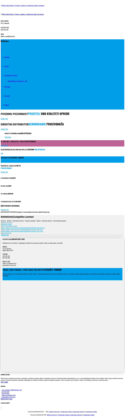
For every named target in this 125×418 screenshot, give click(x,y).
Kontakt (6, 105)
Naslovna (6, 57)
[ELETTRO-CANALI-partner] (9, 226)
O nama (6, 66)
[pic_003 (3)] (22, 229)
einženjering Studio (91, 412)
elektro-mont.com (54, 412)
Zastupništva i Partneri (10, 75)
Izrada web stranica (66, 412)
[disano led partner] (6, 222)
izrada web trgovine (78, 412)
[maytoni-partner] (6, 233)
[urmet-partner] (23, 228)
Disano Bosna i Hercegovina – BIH (17, 81)
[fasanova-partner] (6, 224)
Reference (7, 87)
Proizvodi (7, 96)
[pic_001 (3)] (22, 231)
